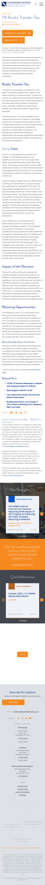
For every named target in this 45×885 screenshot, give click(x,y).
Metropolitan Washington (22, 766)
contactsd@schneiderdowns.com (26, 711)
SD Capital (12, 600)
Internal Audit (14, 523)
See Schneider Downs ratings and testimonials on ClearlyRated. (21, 848)
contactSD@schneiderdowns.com (16, 446)
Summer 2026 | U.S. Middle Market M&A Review (22, 600)
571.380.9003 (23, 776)
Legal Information (22, 792)
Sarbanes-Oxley (14, 526)
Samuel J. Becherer (16, 530)
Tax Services (36, 369)
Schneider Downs (16, 614)
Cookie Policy (22, 789)
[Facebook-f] (19, 718)
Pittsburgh (22, 727)
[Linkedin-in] (26, 718)
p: (18, 738)
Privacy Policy (22, 786)
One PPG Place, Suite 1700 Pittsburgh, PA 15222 (22, 733)
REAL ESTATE (7, 22)
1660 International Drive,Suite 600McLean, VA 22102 (22, 771)
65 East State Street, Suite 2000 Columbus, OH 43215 (22, 752)
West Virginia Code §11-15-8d (19, 390)
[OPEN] (36, 4)
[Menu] (41, 4)
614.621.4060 (23, 757)
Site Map (22, 795)
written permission (15, 475)
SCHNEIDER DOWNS (13, 24)
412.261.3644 (23, 738)
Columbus (22, 748)
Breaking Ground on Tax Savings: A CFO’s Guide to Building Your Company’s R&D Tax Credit (24, 404)
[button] (11, 412)
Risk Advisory (26, 523)
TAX (15, 22)
